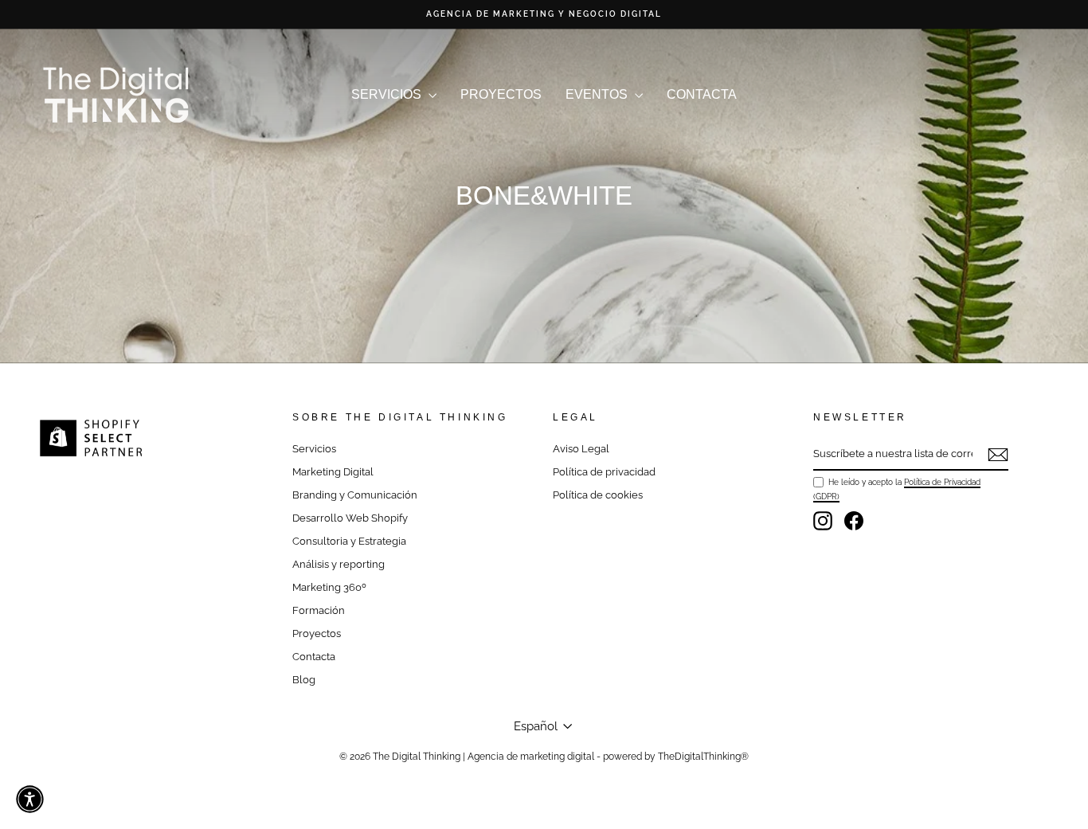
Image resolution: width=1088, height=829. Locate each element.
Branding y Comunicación (354, 495)
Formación (318, 610)
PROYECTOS (501, 94)
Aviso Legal (581, 449)
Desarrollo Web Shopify (350, 518)
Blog (303, 680)
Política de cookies (598, 495)
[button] (30, 799)
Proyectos (316, 633)
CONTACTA (702, 94)
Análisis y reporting (338, 564)
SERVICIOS (388, 94)
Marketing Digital (333, 472)
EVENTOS (598, 94)
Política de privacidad (604, 472)
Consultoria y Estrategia (349, 541)
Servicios (314, 449)
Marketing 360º (329, 587)
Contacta (313, 657)
